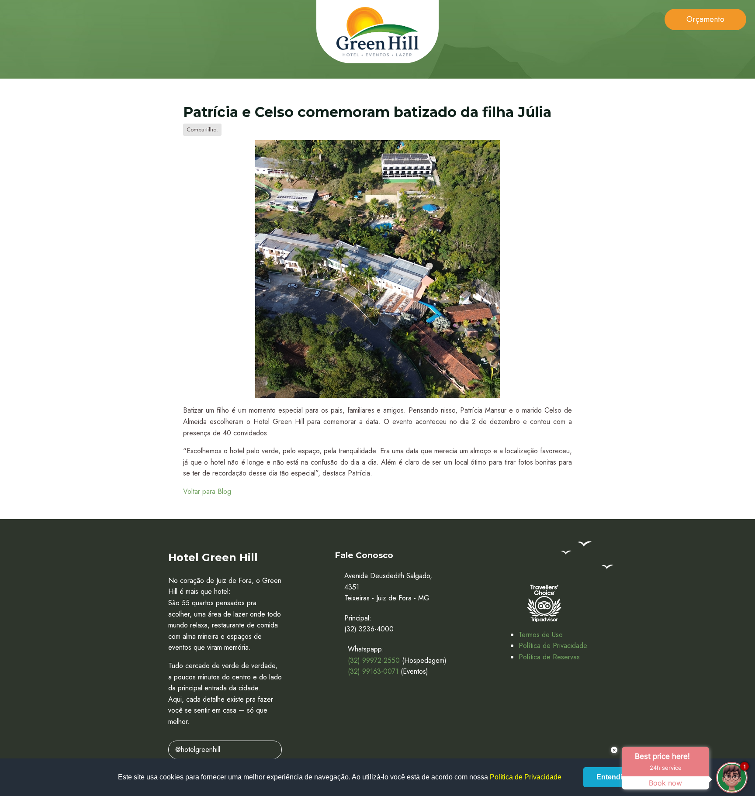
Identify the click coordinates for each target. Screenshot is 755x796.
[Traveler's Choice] (544, 603)
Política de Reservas (549, 657)
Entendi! (610, 777)
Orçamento (705, 19)
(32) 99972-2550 (374, 660)
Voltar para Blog (207, 491)
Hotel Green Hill (377, 32)
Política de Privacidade (553, 646)
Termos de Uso (541, 635)
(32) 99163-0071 (373, 671)
